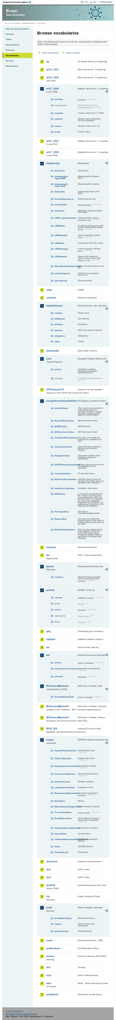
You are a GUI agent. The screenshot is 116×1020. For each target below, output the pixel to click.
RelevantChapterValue (65, 530)
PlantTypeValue (62, 512)
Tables (9, 39)
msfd (49, 907)
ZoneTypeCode (61, 852)
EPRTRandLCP (55, 389)
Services (10, 60)
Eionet (17, 23)
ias (48, 647)
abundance (60, 171)
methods (59, 119)
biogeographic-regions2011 (62, 185)
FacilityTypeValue (63, 473)
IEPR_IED (51, 728)
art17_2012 (52, 141)
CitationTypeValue (63, 758)
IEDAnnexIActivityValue (65, 479)
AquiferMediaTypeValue (65, 750)
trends (57, 132)
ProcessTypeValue (63, 812)
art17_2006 (52, 88)
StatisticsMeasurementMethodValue (66, 839)
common (51, 297)
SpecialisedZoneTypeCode (66, 828)
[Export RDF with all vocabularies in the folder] (106, 92)
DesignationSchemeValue (66, 766)
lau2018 (50, 885)
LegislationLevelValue (65, 787)
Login (86, 2)
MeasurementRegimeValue (66, 793)
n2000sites (59, 243)
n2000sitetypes (61, 249)
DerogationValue (62, 456)
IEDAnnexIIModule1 (57, 686)
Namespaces (12, 66)
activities (59, 99)
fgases (50, 566)
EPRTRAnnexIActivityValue (66, 465)
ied (48, 655)
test (48, 967)
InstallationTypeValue (64, 488)
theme (57, 846)
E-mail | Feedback (14, 1011)
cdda (49, 290)
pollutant (59, 676)
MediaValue (60, 801)
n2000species (61, 256)
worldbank (52, 994)
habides (50, 639)
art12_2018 (52, 77)
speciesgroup (61, 281)
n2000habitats (61, 235)
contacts (58, 313)
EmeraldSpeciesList (64, 199)
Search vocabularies (50, 53)
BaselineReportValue (64, 421)
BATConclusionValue (64, 432)
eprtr (49, 358)
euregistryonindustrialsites (61, 401)
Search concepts (73, 53)
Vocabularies (12, 55)
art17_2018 (52, 152)
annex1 (58, 663)
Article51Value (61, 408)
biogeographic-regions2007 (62, 177)
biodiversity (53, 163)
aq (47, 61)
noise (49, 940)
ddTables (59, 324)
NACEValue (60, 494)
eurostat (51, 547)
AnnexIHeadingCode (64, 697)
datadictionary (54, 305)
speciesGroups (62, 931)
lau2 (48, 877)
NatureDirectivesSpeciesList (66, 266)
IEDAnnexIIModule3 (57, 706)
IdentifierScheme (62, 782)
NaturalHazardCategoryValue (66, 807)
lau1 (48, 869)
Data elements (12, 45)
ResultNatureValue (63, 818)
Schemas (10, 50)
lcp (48, 896)
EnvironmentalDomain (65, 774)
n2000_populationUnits (65, 218)
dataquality (60, 192)
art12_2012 (52, 69)
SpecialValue (61, 834)
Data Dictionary (28, 23)
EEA (18, 2)
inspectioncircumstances (66, 669)
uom (48, 975)
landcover (52, 861)
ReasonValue (61, 519)
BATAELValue (61, 426)
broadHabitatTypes (63, 918)
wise (48, 983)
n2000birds (60, 226)
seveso (50, 956)
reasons (58, 126)
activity (58, 369)
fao (48, 555)
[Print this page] (91, 2)
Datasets (10, 34)
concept (58, 597)
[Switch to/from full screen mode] (95, 2)
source (58, 610)
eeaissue (59, 330)
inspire (50, 739)
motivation (59, 211)
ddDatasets (60, 319)
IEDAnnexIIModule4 (57, 717)
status (57, 341)
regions (58, 924)
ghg (48, 631)
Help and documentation (17, 29)
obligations (60, 336)
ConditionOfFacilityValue (66, 438)
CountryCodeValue (63, 447)
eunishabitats (61, 204)
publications (53, 948)
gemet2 (50, 590)
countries (59, 113)
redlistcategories (62, 273)
